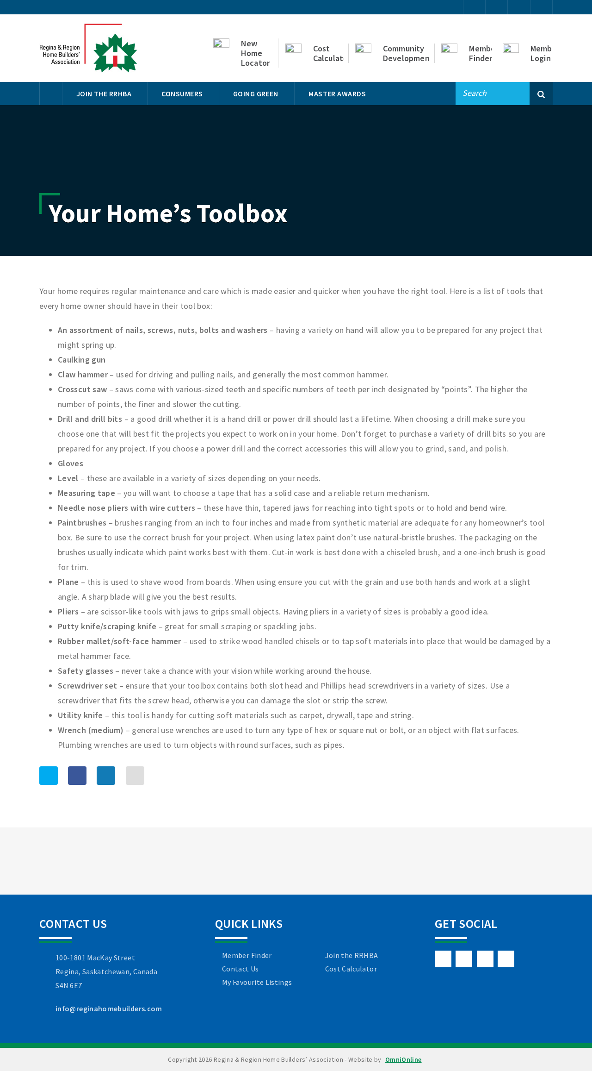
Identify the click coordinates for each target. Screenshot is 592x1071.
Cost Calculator (351, 968)
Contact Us (240, 968)
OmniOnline (403, 1059)
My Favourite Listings (257, 982)
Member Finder (247, 955)
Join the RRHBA (351, 955)
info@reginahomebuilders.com (109, 1008)
